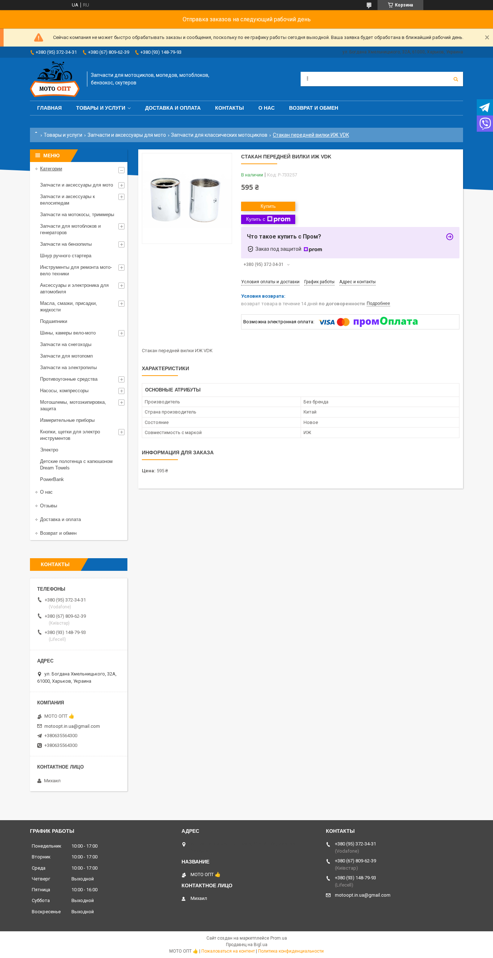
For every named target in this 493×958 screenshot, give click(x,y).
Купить (268, 206)
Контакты (229, 108)
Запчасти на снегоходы (65, 344)
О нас (266, 108)
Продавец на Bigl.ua (246, 944)
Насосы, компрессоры (64, 390)
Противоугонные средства (68, 379)
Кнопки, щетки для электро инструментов (70, 435)
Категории (51, 168)
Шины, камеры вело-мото (68, 333)
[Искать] (456, 79)
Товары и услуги (100, 108)
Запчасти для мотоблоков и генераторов (70, 229)
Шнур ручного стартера (65, 255)
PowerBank (52, 479)
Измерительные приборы (67, 420)
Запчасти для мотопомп (66, 356)
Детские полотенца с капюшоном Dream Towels (76, 465)
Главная (49, 108)
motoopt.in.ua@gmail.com (72, 726)
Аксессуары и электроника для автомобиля (74, 288)
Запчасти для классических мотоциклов (219, 135)
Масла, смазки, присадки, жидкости (68, 306)
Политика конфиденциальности (291, 951)
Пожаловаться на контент (228, 951)
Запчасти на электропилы (68, 367)
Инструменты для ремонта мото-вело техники (76, 270)
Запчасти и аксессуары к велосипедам (67, 200)
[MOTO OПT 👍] (55, 79)
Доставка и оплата (173, 108)
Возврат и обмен (313, 108)
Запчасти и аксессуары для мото (127, 135)
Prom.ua (278, 938)
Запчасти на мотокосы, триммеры (77, 214)
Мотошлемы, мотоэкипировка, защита (73, 405)
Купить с (255, 219)
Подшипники (53, 321)
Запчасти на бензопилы (66, 244)
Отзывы (48, 505)
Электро (49, 449)
